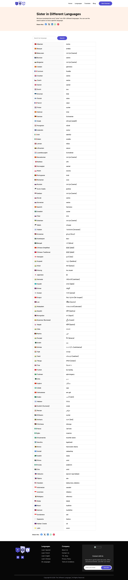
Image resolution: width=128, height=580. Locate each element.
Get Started (105, 3)
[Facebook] (18, 557)
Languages (78, 3)
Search (62, 38)
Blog (94, 3)
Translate (87, 3)
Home (70, 3)
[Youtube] (22, 557)
